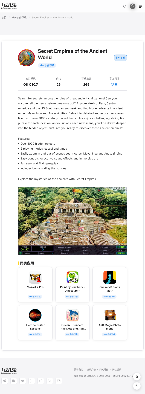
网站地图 (104, 369)
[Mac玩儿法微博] (4, 381)
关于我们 (78, 369)
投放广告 (91, 369)
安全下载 (120, 57)
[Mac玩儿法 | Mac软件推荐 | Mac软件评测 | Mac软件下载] (10, 6)
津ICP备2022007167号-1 (126, 375)
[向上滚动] (137, 377)
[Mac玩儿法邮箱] (59, 381)
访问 (114, 84)
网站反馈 (116, 369)
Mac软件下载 (47, 65)
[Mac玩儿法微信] (13, 381)
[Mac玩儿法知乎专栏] (31, 381)
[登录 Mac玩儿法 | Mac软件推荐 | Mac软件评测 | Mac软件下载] (132, 6)
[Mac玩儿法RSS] (50, 381)
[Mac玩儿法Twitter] (22, 381)
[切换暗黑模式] (137, 386)
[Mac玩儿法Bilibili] (40, 381)
